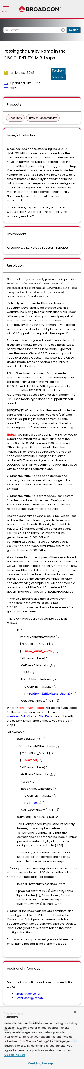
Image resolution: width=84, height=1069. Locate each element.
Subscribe (58, 77)
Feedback (58, 70)
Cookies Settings (41, 1063)
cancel (63, 30)
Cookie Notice (14, 1054)
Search (73, 30)
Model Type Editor (28, 994)
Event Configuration (29, 998)
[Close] (75, 1012)
